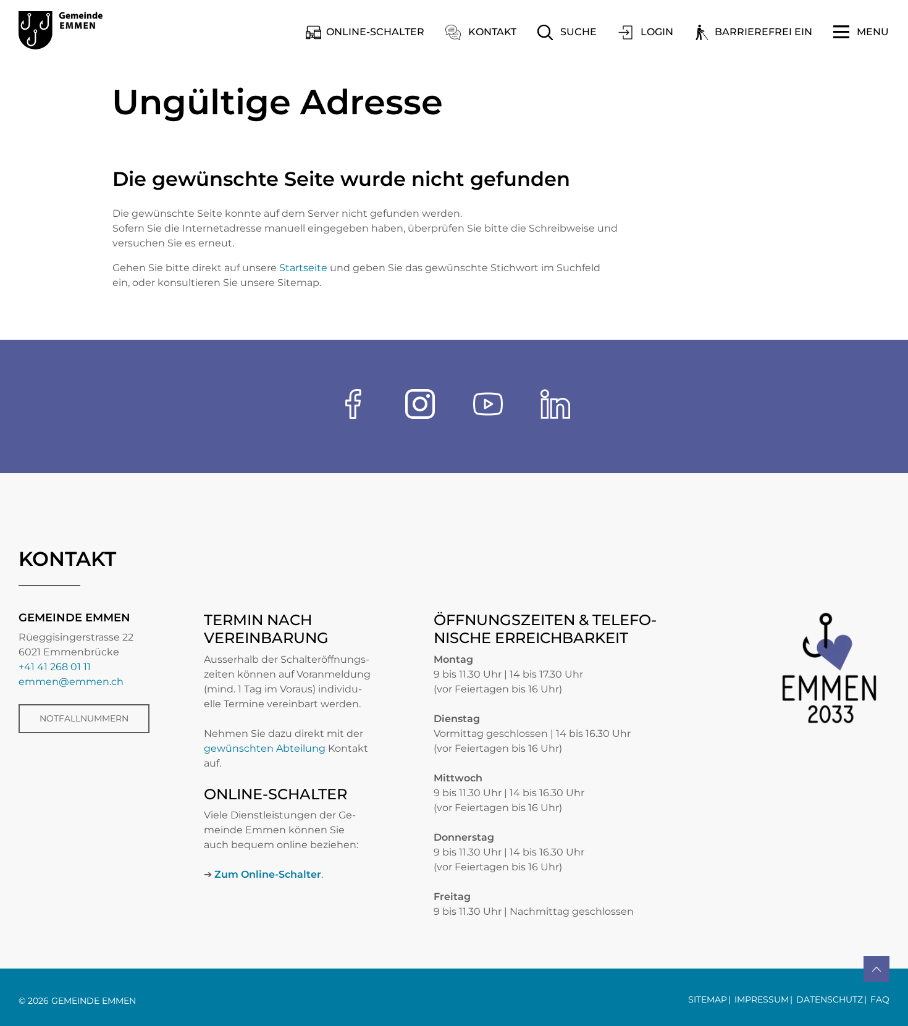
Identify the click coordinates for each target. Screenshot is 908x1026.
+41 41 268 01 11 (55, 667)
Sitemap (707, 999)
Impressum (761, 999)
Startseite (303, 268)
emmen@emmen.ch (71, 682)
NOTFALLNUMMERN (84, 718)
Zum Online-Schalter (267, 874)
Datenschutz (829, 999)
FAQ (879, 999)
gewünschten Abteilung (265, 748)
